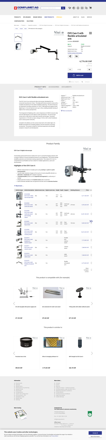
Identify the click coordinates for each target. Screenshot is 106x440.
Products (17, 17)
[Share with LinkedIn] (76, 56)
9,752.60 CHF (85, 204)
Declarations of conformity (22, 387)
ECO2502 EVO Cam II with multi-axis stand (28, 204)
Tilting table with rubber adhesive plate (79, 306)
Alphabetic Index (20, 396)
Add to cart (79, 75)
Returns (58, 386)
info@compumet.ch (59, 419)
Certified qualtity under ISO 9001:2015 (65, 389)
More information (95, 436)
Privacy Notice (54, 436)
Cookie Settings (60, 396)
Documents (66, 87)
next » (25, 28)
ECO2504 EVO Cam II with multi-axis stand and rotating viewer (28, 214)
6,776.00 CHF (85, 263)
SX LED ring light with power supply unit (25, 306)
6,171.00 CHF (85, 195)
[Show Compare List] (86, 8)
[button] (53, 186)
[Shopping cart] (90, 8)
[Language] (74, 8)
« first (16, 28)
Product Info (40, 87)
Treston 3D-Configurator (22, 393)
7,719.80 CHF (85, 240)
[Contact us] (70, 8)
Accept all (95, 433)
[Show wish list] (82, 8)
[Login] (78, 8)
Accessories (54, 87)
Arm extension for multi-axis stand (51, 306)
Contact (58, 383)
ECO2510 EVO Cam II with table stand (28, 255)
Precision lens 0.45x (20, 356)
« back (21, 28)
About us (76, 17)
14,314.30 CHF (85, 232)
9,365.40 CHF (85, 223)
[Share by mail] (70, 56)
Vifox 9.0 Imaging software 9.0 (50, 356)
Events (57, 384)
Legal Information (60, 395)
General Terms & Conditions (63, 393)
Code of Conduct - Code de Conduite (65, 387)
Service (89, 17)
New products (49, 17)
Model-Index (19, 398)
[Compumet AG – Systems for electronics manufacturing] (26, 8)
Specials (59, 17)
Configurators (19, 21)
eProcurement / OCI (21, 395)
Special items (19, 386)
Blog (82, 17)
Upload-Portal (19, 389)
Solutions (30, 21)
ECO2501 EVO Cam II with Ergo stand (28, 223)
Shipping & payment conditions (64, 390)
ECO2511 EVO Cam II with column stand (28, 247)
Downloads (19, 390)
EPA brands (27, 17)
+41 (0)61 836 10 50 (61, 416)
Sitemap (18, 399)
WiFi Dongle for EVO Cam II (76, 356)
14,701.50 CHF (85, 214)
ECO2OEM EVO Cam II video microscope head (28, 195)
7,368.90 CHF (85, 247)
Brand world (37, 17)
